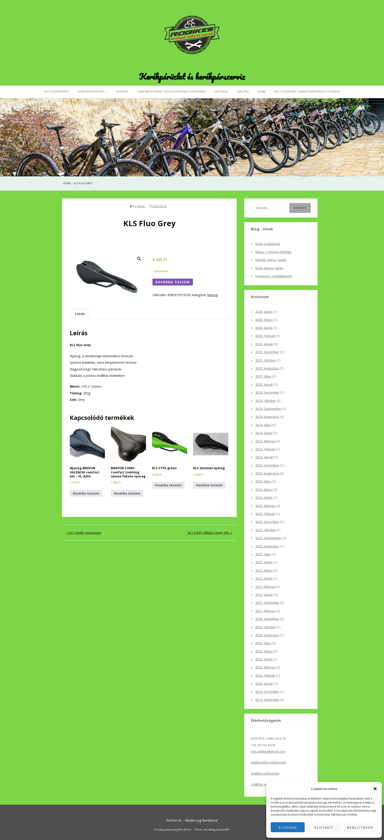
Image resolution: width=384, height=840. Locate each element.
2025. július (263, 376)
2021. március (265, 611)
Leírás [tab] (80, 314)
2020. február (265, 675)
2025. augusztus (267, 368)
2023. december (267, 465)
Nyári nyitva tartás (269, 268)
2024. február (265, 449)
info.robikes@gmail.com (268, 751)
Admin (141, 206)
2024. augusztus (267, 417)
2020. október (265, 627)
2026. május (264, 320)
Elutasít (324, 827)
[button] (375, 788)
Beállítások (360, 827)
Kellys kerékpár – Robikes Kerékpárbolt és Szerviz (307, 91)
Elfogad (288, 827)
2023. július (263, 481)
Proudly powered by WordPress (172, 829)
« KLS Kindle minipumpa (83, 533)
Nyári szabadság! (267, 244)
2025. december (267, 352)
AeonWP (224, 829)
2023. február (265, 514)
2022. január (264, 595)
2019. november (267, 700)
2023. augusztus (267, 473)
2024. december (267, 392)
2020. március (265, 667)
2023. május (264, 489)
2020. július (263, 643)
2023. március (265, 506)
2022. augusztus (267, 546)
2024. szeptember (268, 409)
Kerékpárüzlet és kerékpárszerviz (192, 76)
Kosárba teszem (173, 282)
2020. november (267, 619)
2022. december (267, 522)
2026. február (265, 336)
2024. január (264, 457)
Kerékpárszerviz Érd (91, 91)
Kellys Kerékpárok (56, 91)
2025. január (264, 384)
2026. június (263, 311)
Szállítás (243, 91)
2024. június (263, 433)
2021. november (267, 603)
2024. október (265, 401)
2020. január (264, 683)
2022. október (265, 530)
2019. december (267, 692)
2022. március (265, 587)
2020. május (264, 651)
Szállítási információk (266, 784)
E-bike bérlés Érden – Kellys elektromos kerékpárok (171, 91)
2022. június (263, 562)
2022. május (264, 570)
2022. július (263, 554)
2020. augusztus (267, 635)
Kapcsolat (221, 91)
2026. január (264, 344)
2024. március (265, 441)
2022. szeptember (268, 538)
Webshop (122, 91)
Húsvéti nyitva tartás (270, 260)
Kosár (262, 91)
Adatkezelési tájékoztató (268, 762)
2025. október (265, 360)
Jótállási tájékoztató (265, 773)
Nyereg (212, 295)
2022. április (263, 578)
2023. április (263, 497)
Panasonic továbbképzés (273, 276)
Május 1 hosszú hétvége (273, 252)
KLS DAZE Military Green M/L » (210, 533)
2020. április (263, 659)
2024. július (263, 425)
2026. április (263, 328)
